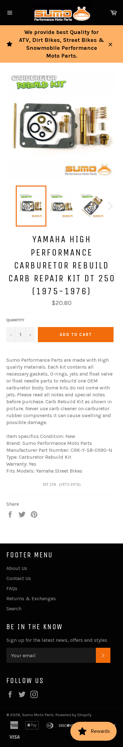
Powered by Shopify (73, 714)
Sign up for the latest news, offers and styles (56, 640)
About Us (16, 568)
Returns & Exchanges (31, 598)
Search (13, 609)
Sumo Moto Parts (38, 714)
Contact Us (18, 578)
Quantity (15, 320)
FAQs (11, 588)
